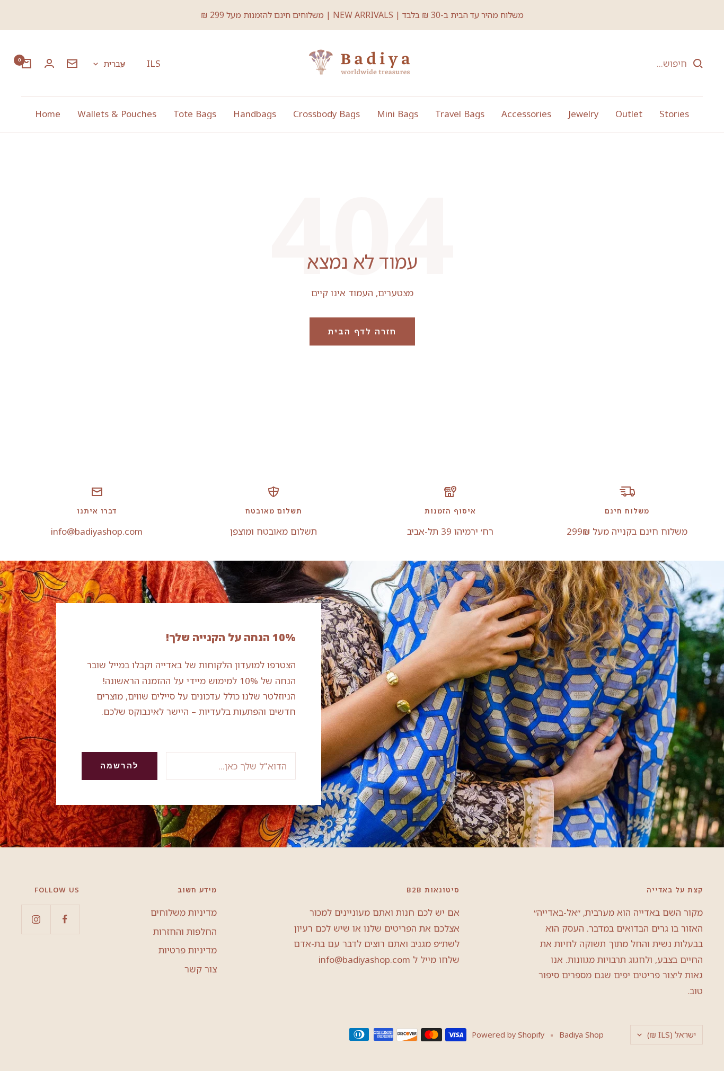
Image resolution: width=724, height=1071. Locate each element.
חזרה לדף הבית (362, 331)
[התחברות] (49, 63)
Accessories (526, 114)
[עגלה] (26, 63)
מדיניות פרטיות (187, 950)
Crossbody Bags (326, 114)
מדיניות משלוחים (184, 912)
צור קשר (200, 969)
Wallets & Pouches (116, 114)
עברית (114, 63)
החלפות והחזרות (185, 931)
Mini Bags (397, 114)
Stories (674, 114)
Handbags (254, 114)
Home (47, 114)
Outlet (628, 114)
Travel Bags (459, 114)
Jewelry (583, 114)
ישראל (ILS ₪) (671, 1034)
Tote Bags (194, 114)
